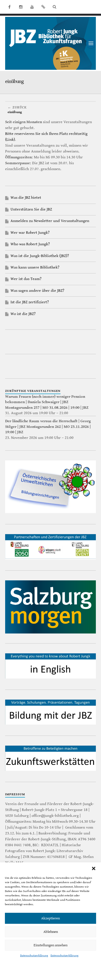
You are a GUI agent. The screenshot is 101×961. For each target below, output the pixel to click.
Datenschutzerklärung (34, 955)
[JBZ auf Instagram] (20, 6)
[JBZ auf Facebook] (9, 6)
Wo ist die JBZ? (23, 314)
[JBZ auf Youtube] (32, 6)
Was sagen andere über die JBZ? (37, 290)
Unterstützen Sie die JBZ (31, 209)
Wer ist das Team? (26, 279)
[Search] (54, 6)
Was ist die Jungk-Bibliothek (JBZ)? (40, 256)
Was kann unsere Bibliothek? (35, 267)
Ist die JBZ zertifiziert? (30, 302)
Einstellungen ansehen (50, 945)
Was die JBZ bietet (26, 197)
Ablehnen (50, 932)
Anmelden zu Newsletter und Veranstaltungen (50, 221)
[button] (93, 868)
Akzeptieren (50, 918)
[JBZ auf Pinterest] (43, 6)
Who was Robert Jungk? (30, 244)
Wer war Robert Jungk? (30, 232)
